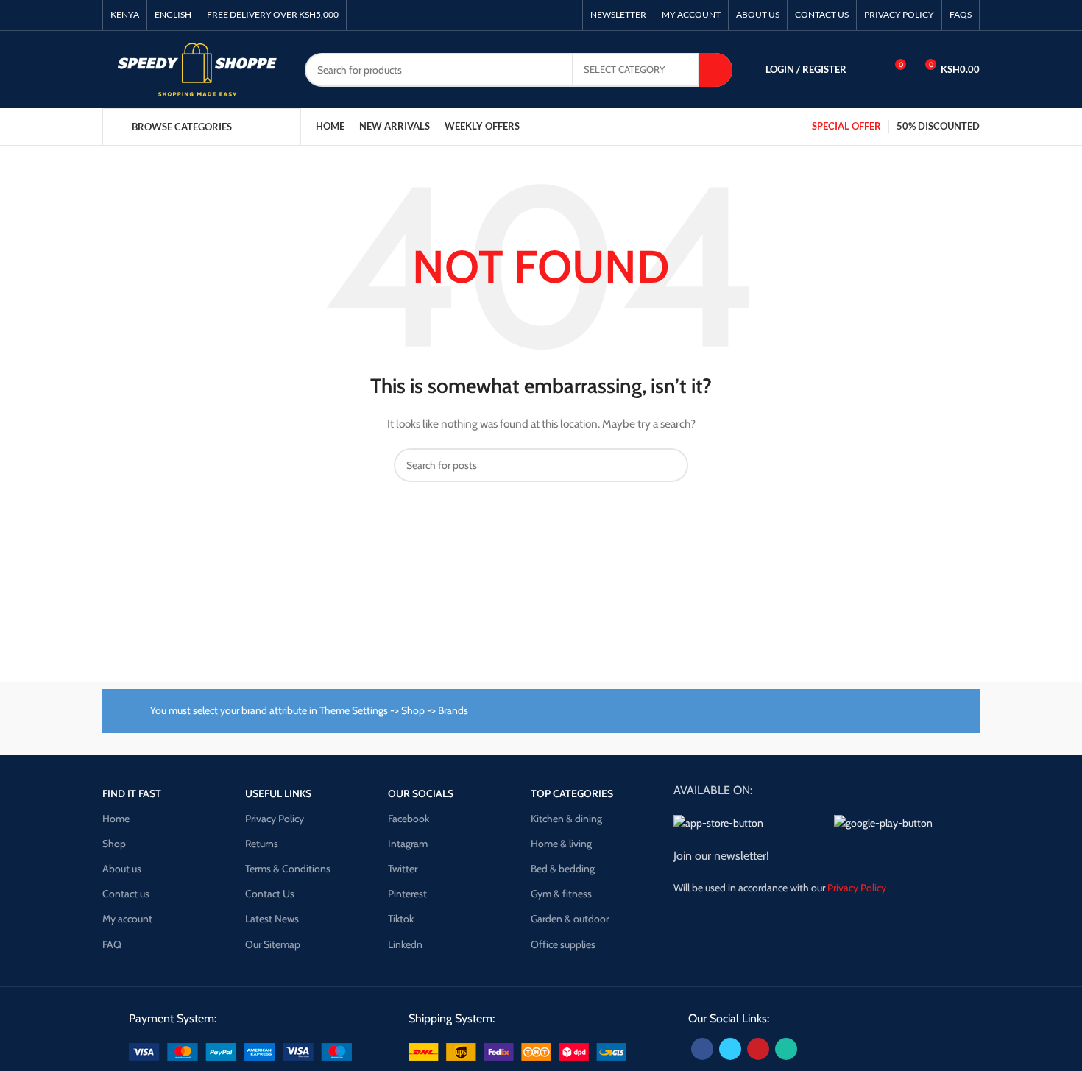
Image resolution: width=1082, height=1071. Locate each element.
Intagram (408, 843)
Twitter (402, 868)
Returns (261, 843)
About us (121, 868)
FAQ (111, 944)
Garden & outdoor (570, 918)
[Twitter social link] (730, 1049)
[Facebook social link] (702, 1049)
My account (127, 918)
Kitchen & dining (566, 818)
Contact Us (269, 893)
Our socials (420, 793)
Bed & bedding (563, 868)
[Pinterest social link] (758, 1049)
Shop (114, 843)
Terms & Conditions (287, 868)
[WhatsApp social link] (786, 1049)
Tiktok (401, 918)
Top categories (572, 793)
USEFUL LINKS (278, 793)
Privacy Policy (274, 818)
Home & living (561, 843)
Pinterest (407, 893)
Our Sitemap (272, 944)
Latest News (272, 918)
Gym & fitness (561, 893)
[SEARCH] (715, 70)
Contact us (125, 893)
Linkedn (405, 944)
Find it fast (131, 793)
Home (116, 818)
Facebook (408, 818)
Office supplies (563, 944)
